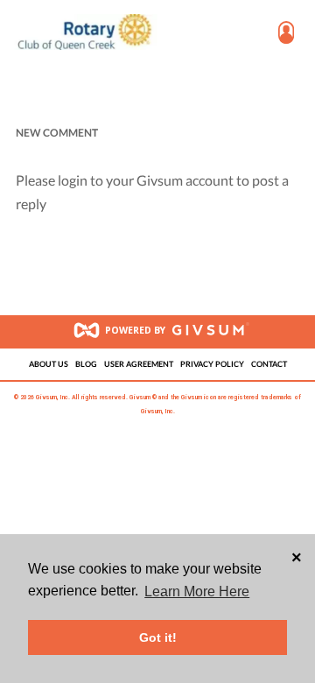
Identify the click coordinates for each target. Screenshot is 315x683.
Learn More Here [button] (196, 591)
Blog (86, 364)
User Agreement (138, 364)
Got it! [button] (158, 637)
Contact (269, 364)
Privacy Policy (212, 364)
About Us (48, 364)
